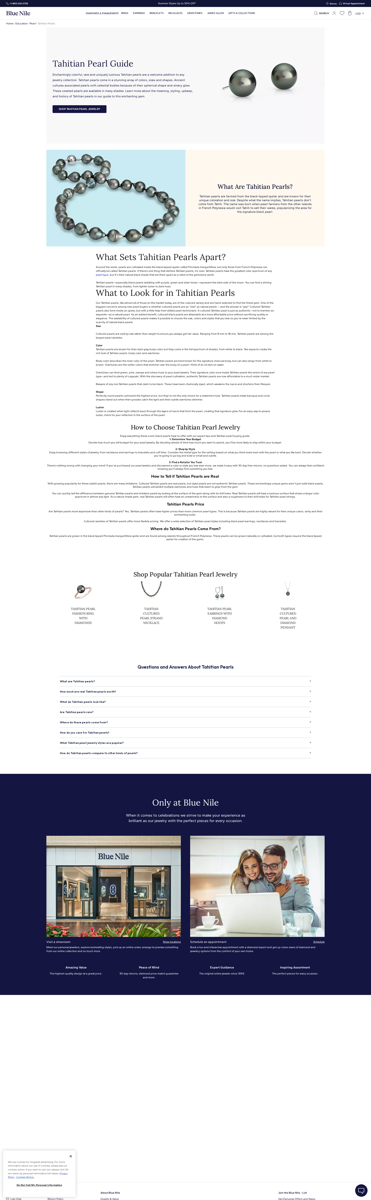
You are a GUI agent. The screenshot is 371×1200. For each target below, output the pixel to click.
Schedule (319, 941)
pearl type (102, 274)
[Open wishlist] (342, 13)
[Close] (70, 1156)
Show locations (172, 941)
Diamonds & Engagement (102, 13)
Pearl (33, 23)
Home (10, 23)
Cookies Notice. (25, 1177)
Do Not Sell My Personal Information (39, 1185)
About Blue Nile (110, 1192)
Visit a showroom (58, 942)
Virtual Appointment (354, 3)
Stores (333, 3)
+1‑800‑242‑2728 (18, 3)
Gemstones (195, 13)
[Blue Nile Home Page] (18, 13)
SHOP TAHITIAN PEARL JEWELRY (79, 109)
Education (21, 23)
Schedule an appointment (208, 942)
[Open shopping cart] (349, 13)
